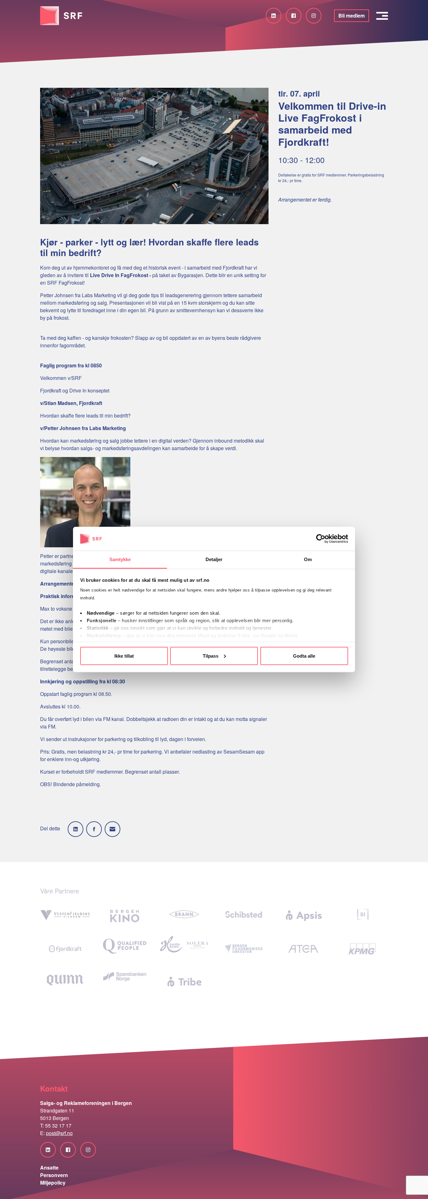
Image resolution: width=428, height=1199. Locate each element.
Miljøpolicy (52, 1182)
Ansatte (49, 1167)
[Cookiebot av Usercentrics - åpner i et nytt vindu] (320, 539)
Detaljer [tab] (214, 559)
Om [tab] (308, 559)
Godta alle (304, 655)
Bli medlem (351, 15)
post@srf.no (59, 1133)
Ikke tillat (124, 655)
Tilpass (210, 655)
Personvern (54, 1175)
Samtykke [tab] (120, 559)
